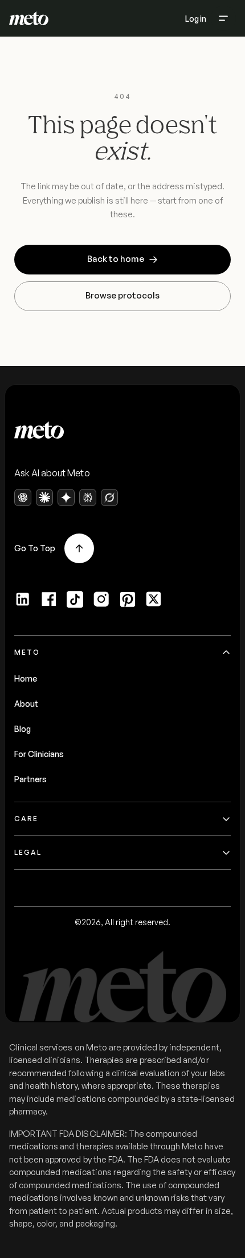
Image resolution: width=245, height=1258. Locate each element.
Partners (30, 779)
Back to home (115, 258)
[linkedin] (22, 599)
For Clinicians (39, 754)
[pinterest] (127, 599)
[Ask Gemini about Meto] (66, 497)
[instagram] (101, 599)
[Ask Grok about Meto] (109, 497)
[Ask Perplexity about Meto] (87, 497)
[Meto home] (28, 18)
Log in (195, 18)
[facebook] (49, 599)
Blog (22, 729)
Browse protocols (122, 295)
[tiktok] (75, 599)
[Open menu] (223, 18)
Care (26, 818)
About (26, 703)
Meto (27, 652)
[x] (153, 599)
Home (25, 678)
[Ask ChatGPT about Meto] (22, 497)
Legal (28, 852)
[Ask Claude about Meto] (44, 497)
